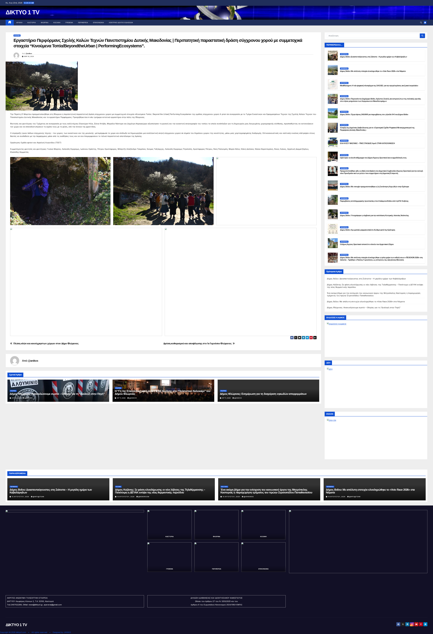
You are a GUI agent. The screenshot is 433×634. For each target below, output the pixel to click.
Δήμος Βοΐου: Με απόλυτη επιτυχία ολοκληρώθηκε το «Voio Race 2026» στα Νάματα (373, 71)
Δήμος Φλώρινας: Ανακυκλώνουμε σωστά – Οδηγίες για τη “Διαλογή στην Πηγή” (57, 393)
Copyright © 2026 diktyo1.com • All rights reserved (24, 632)
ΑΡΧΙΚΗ (19, 22)
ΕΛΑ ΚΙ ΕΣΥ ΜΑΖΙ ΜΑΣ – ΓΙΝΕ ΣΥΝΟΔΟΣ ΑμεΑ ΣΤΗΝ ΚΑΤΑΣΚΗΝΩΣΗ (367, 143)
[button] (421, 22)
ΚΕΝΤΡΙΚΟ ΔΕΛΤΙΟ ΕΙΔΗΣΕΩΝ (121, 22)
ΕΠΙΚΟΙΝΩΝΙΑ (98, 22)
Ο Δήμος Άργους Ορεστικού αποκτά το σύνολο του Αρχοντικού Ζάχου (367, 244)
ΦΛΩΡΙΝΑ (44, 22)
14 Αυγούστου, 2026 (126, 496)
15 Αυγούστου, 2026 (20, 496)
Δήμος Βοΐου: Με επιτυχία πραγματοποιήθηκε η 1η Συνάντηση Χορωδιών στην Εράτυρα (374, 187)
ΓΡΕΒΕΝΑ (69, 22)
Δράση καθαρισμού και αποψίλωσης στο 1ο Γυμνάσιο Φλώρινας (197, 343)
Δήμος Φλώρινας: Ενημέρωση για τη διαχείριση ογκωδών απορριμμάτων (263, 393)
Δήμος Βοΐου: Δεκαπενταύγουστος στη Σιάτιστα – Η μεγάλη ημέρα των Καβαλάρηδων (373, 57)
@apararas (249, 496)
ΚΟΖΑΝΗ (56, 22)
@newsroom (143, 496)
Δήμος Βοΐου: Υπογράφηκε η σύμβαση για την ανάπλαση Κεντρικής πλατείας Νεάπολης (374, 215)
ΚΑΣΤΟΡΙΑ (31, 22)
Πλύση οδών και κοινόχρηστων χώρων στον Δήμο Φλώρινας (46, 343)
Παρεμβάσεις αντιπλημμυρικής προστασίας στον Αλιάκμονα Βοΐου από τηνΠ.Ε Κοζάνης (374, 201)
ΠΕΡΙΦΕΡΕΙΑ (83, 22)
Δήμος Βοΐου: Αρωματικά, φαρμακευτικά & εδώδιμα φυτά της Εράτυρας (367, 230)
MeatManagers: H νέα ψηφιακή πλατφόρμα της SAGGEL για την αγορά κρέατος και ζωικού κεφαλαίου (379, 86)
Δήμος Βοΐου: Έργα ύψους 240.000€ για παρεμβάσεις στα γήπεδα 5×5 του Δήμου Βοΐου (374, 114)
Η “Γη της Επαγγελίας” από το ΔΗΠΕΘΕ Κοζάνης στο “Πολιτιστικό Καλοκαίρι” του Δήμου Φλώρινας (162, 392)
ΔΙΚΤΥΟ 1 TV (22, 12)
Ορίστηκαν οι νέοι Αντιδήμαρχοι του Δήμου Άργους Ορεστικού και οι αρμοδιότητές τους (373, 158)
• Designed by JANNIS (60, 632)
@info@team (38, 496)
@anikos (29, 53)
